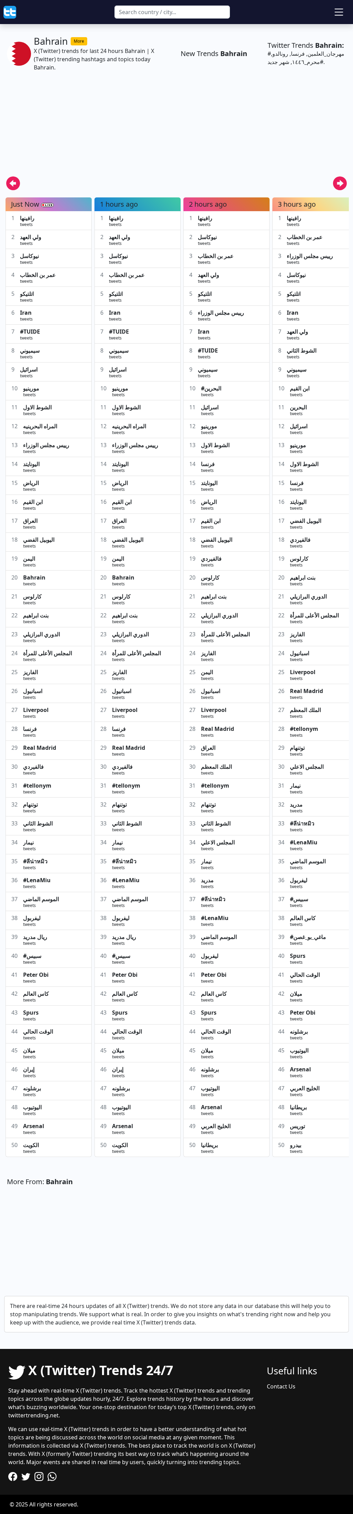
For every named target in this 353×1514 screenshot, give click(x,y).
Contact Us (281, 1386)
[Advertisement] (176, 128)
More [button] (79, 41)
